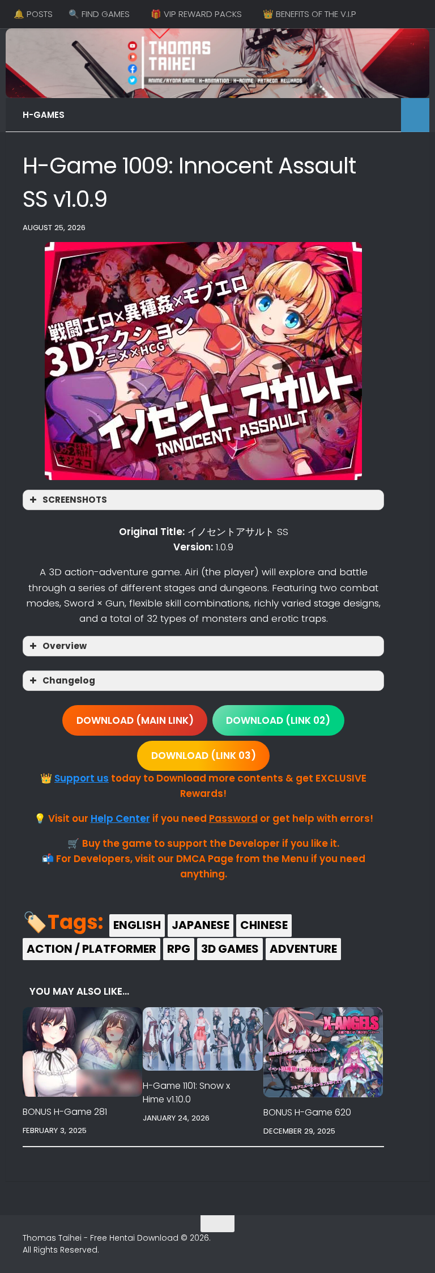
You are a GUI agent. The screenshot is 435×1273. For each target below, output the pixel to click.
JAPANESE (200, 925)
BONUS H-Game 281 (65, 1111)
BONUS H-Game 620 (307, 1112)
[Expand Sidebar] (415, 115)
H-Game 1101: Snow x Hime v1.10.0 (186, 1092)
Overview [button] (64, 646)
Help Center (120, 818)
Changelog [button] (68, 680)
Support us (81, 778)
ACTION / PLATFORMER (91, 949)
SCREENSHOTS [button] (74, 500)
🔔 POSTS (33, 14)
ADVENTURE (303, 949)
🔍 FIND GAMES (99, 14)
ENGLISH (137, 925)
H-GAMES (44, 115)
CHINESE (264, 925)
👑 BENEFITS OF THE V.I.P (309, 14)
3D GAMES (230, 949)
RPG (178, 949)
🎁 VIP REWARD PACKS (196, 14)
